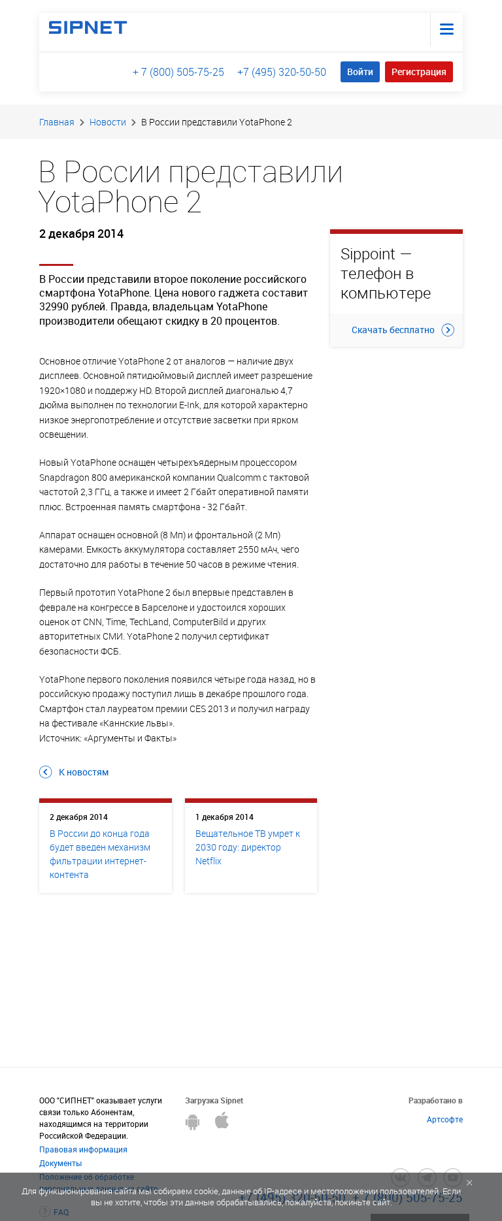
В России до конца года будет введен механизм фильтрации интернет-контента (100, 854)
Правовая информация (83, 1149)
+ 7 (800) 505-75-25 (178, 72)
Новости (108, 122)
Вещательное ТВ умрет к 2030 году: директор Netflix (247, 847)
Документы (60, 1163)
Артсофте (445, 1119)
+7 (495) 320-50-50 (281, 72)
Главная (57, 122)
